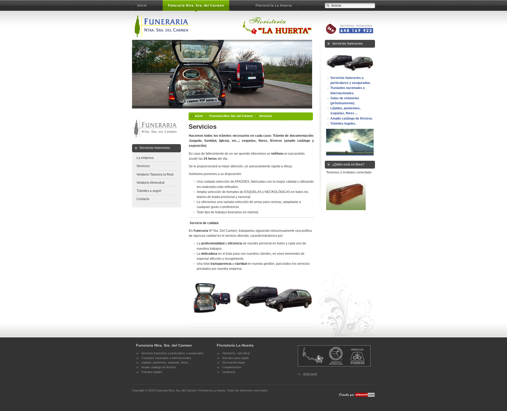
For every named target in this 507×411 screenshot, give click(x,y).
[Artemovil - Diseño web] (356, 397)
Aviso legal (310, 373)
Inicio (199, 115)
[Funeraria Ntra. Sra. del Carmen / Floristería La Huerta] (222, 25)
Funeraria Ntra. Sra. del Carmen (231, 115)
